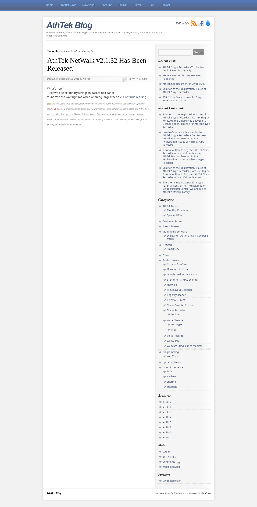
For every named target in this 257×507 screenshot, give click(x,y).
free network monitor (96, 109)
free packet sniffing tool (72, 114)
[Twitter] (208, 23)
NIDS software (120, 119)
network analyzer (136, 114)
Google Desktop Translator (182, 274)
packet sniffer (134, 119)
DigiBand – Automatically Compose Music (187, 237)
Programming (171, 352)
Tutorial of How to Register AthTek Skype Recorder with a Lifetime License (186, 175)
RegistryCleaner (176, 294)
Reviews (171, 376)
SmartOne (159, 493)
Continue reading (136, 97)
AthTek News (58, 104)
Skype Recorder (176, 310)
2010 (168, 437)
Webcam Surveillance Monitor (184, 345)
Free (173, 329)
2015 (168, 412)
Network (167, 245)
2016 (168, 406)
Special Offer (129, 104)
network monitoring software (98, 119)
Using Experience (173, 367)
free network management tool (71, 109)
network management (57, 119)
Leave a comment (140, 79)
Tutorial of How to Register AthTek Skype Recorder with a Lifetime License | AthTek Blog (186, 153)
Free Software (72, 104)
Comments (171, 461)
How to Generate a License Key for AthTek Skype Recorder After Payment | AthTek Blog (186, 135)
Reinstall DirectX (176, 300)
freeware (101, 114)
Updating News (172, 362)
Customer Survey (173, 221)
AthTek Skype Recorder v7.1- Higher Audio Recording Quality (183, 69)
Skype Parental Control (180, 305)
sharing (171, 381)
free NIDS (139, 109)
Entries (169, 456)
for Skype (176, 324)
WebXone (172, 356)
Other (166, 255)
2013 (168, 422)
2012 (168, 427)
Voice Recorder (175, 335)
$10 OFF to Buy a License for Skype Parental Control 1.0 (183, 98)
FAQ (169, 371)
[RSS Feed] (194, 23)
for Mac (175, 314)
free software (90, 114)
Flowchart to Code (177, 269)
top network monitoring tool (68, 125)
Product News (115, 104)
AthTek (86, 79)
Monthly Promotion (89, 104)
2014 (168, 417)
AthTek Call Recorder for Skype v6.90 (184, 83)
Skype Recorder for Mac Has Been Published (182, 77)
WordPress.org (171, 466)
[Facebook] (201, 23)
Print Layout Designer (179, 289)
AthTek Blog (69, 25)
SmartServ (173, 249)
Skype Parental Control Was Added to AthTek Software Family (184, 190)
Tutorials (172, 386)
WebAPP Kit (173, 340)
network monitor (76, 119)
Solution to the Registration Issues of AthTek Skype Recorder (184, 90)
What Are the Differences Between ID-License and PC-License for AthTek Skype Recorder (186, 124)
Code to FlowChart (177, 264)
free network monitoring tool (120, 109)
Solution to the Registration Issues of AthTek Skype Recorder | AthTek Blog (184, 116)
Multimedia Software (175, 231)
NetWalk (103, 104)
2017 (168, 401)
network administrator (116, 114)
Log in (166, 451)
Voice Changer (175, 320)
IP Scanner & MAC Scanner (182, 279)
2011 (168, 432)
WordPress (206, 493)
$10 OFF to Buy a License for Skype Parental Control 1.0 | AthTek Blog (183, 184)
